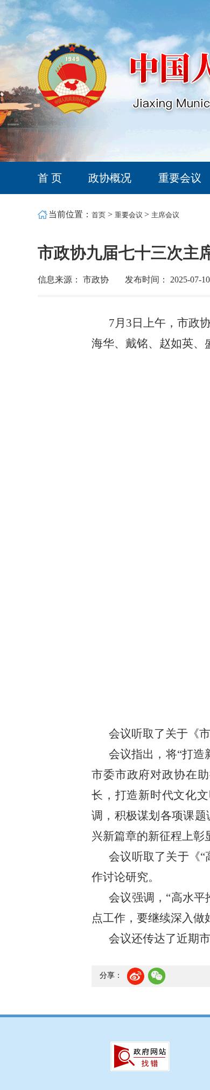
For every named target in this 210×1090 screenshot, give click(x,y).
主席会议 (165, 215)
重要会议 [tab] (179, 178)
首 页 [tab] (50, 178)
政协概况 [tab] (109, 178)
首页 (99, 215)
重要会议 (129, 215)
